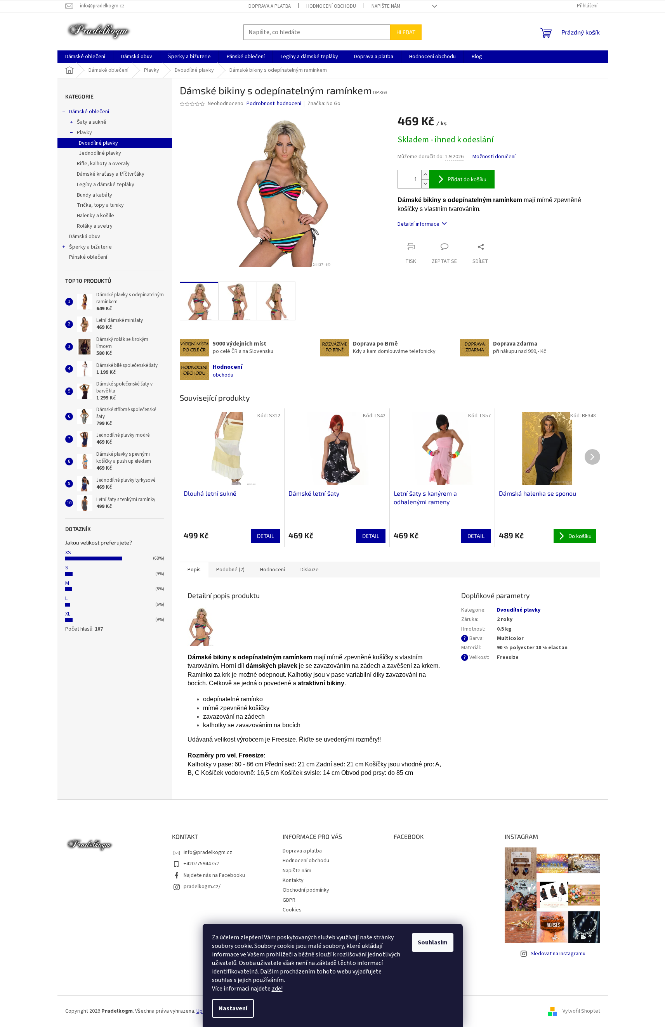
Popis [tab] (194, 570)
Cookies (292, 910)
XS (68, 553)
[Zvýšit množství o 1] (425, 174)
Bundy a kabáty (94, 195)
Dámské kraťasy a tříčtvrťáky (110, 174)
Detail (265, 536)
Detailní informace (418, 224)
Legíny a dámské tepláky (105, 184)
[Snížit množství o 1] (425, 183)
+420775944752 (201, 864)
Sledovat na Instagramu (558, 954)
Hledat (405, 32)
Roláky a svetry (95, 226)
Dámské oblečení (89, 112)
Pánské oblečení (88, 257)
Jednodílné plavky (100, 153)
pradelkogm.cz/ (202, 886)
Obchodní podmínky (306, 890)
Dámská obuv (84, 236)
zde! (277, 988)
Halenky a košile (95, 216)
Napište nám (386, 6)
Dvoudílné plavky (98, 143)
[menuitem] (85, 56)
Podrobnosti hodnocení (274, 103)
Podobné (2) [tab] (230, 570)
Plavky (84, 133)
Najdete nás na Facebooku (214, 875)
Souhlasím (433, 942)
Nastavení (233, 1008)
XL (67, 614)
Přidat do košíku (467, 179)
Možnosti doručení (494, 157)
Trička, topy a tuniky (100, 205)
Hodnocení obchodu (331, 6)
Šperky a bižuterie (90, 247)
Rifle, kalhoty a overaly (103, 164)
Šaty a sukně (91, 122)
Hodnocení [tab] (272, 570)
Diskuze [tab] (309, 570)
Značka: (323, 103)
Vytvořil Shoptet (581, 1011)
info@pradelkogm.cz (208, 852)
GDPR (289, 900)
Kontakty (293, 880)
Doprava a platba (269, 6)
